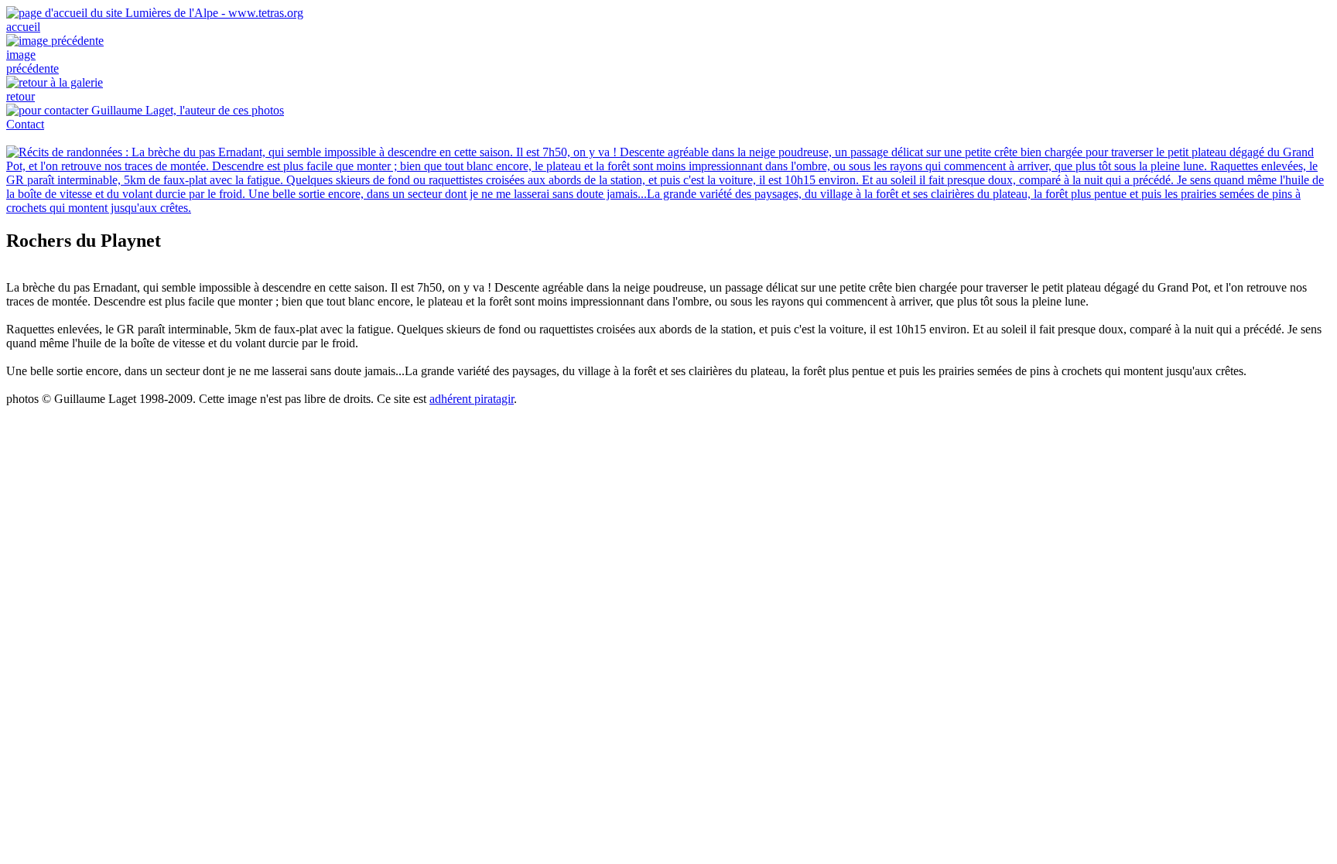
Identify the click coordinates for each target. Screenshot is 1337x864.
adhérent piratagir (471, 398)
